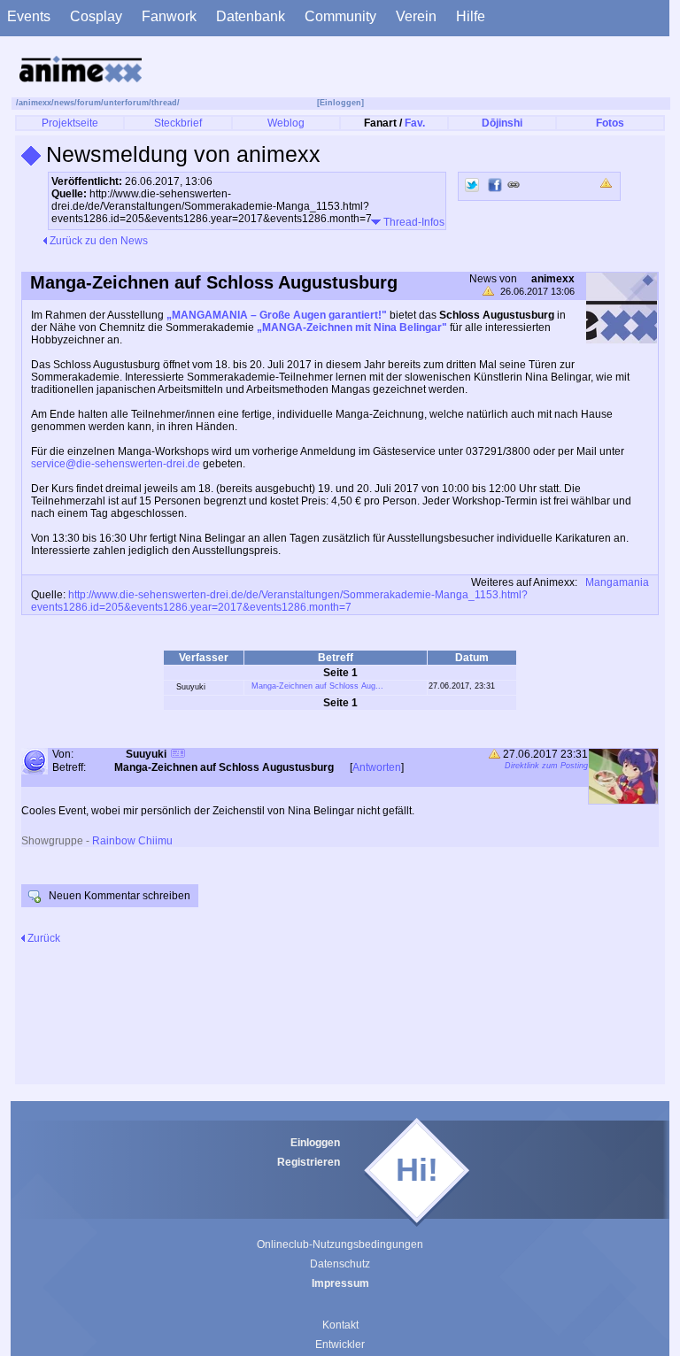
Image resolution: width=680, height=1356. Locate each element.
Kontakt (340, 1325)
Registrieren (308, 1162)
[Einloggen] (340, 102)
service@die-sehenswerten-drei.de (115, 464)
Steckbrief (178, 123)
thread (164, 102)
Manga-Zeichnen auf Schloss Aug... (317, 686)
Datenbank (250, 16)
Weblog (286, 123)
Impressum (340, 1283)
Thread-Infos (412, 222)
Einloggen (315, 1142)
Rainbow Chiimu (132, 841)
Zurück (42, 938)
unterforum (126, 102)
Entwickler (340, 1344)
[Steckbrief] (178, 755)
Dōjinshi (502, 123)
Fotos (610, 123)
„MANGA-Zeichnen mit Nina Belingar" (352, 327)
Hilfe (470, 16)
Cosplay (96, 16)
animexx (35, 102)
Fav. (415, 123)
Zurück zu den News (97, 241)
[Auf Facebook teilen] (495, 185)
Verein (416, 16)
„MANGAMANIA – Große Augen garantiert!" (276, 315)
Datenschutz (340, 1264)
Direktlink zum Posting (546, 765)
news (64, 102)
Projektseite (70, 123)
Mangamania (617, 582)
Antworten (376, 767)
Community (340, 16)
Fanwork (169, 16)
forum (89, 102)
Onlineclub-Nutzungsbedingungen (340, 1244)
